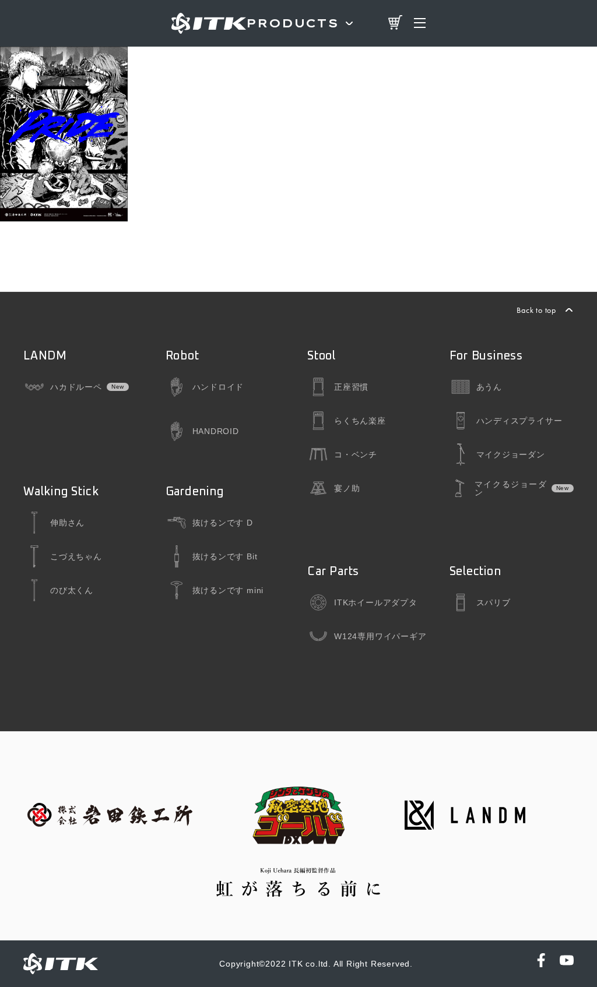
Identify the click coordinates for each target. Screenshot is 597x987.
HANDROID (215, 431)
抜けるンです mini (228, 590)
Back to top (536, 310)
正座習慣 (351, 387)
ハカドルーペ (76, 387)
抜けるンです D (222, 522)
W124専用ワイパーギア (380, 636)
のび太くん (71, 590)
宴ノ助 (347, 488)
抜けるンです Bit (225, 556)
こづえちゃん (76, 556)
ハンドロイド (218, 387)
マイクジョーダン (510, 454)
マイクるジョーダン (511, 488)
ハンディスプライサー (519, 420)
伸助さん (67, 522)
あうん (489, 387)
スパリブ (493, 602)
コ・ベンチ (355, 454)
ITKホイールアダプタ (375, 602)
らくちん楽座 (360, 420)
